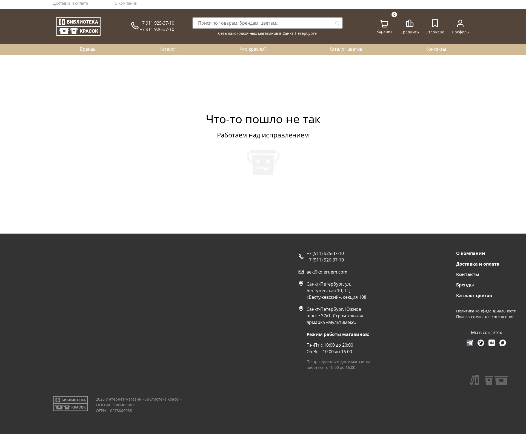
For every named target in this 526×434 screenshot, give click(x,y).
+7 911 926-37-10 (157, 29)
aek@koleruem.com (327, 272)
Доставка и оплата (70, 3)
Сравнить (410, 32)
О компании (126, 3)
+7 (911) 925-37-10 (325, 253)
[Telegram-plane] (470, 343)
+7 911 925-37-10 (157, 23)
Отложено (434, 32)
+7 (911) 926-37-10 (325, 260)
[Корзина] (384, 23)
